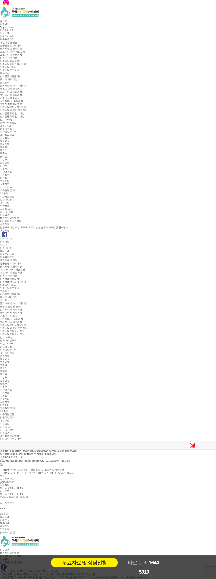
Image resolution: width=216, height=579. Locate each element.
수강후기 (4, 159)
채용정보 (4, 526)
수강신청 (4, 224)
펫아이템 (4, 144)
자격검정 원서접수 (58, 227)
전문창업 (4, 138)
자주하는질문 (7, 196)
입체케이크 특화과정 (11, 91)
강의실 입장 (6, 208)
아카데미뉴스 (7, 187)
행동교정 (4, 141)
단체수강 (4, 520)
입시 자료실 (6, 119)
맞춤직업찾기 (7, 199)
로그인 (3, 21)
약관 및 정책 (6, 212)
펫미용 (3, 147)
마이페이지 (6, 238)
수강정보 (4, 205)
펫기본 (3, 156)
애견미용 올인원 (8, 42)
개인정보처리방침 (9, 218)
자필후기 (4, 168)
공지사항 (4, 184)
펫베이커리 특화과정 (11, 94)
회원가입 (4, 24)
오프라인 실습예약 (38, 227)
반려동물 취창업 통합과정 (13, 110)
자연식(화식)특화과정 (11, 101)
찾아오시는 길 (7, 532)
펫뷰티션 (4, 73)
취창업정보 (6, 172)
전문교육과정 (7, 39)
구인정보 (4, 175)
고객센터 (4, 181)
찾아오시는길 (7, 36)
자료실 (3, 178)
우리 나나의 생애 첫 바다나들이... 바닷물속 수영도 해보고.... (42, 472)
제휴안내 (4, 523)
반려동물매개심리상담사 (13, 107)
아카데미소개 (7, 30)
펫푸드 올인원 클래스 (11, 88)
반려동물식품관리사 (10, 76)
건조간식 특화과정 (10, 97)
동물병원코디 (7, 128)
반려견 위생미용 (8, 58)
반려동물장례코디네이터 (13, 64)
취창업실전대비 (8, 132)
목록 (2, 475)
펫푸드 (3, 153)
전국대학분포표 (8, 122)
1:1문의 (4, 193)
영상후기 (4, 165)
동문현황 (4, 162)
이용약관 (4, 215)
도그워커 (4, 82)
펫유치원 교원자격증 (11, 48)
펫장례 (3, 150)
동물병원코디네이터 (10, 45)
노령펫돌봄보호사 (9, 70)
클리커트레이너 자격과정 (13, 85)
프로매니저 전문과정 (11, 54)
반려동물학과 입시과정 (12, 113)
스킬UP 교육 (6, 125)
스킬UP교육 (21, 227)
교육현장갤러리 (8, 190)
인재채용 (4, 529)
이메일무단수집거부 (10, 221)
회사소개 (4, 33)
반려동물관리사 (8, 67)
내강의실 (4, 202)
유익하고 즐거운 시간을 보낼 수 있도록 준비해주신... (38, 469)
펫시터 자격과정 (8, 79)
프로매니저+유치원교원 (12, 51)
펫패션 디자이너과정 (11, 104)
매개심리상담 (7, 135)
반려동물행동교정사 (10, 61)
